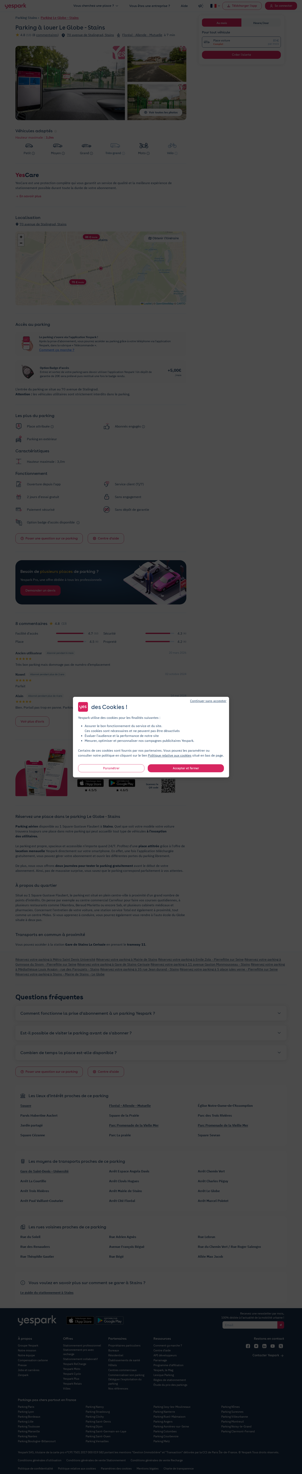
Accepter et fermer (186, 768)
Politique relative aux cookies (169, 755)
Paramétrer (111, 768)
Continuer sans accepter (208, 701)
